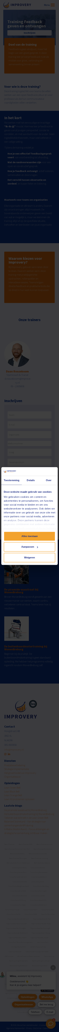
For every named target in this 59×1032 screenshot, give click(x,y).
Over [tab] (48, 480)
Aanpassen (27, 546)
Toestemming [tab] (11, 480)
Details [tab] (31, 480)
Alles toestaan (29, 536)
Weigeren (29, 557)
